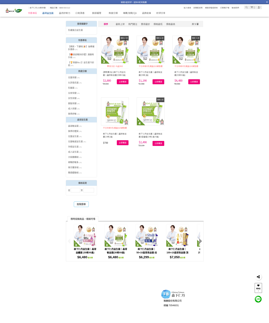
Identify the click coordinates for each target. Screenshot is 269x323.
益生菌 (100, 268)
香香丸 (130, 272)
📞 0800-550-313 (136, 303)
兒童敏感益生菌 (77, 141)
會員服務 (75, 297)
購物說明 (51, 297)
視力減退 (152, 268)
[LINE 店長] (258, 299)
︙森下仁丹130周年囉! (37, 7)
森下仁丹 (94, 272)
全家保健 (74, 93)
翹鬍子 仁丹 (89, 268)
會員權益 (77, 307)
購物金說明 (78, 317)
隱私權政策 (105, 317)
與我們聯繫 (131, 297)
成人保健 (74, 108)
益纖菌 (142, 268)
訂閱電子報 (224, 7)
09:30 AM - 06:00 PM (137, 312)
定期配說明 (197, 7)
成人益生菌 (75, 152)
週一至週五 (132, 307)
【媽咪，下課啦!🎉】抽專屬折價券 (81, 47)
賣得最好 (145, 24)
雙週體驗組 (75, 172)
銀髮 (72, 272)
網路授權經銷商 (211, 7)
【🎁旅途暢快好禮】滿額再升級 (81, 55)
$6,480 (85, 257)
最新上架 (120, 24)
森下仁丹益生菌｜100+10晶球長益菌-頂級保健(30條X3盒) (177, 252)
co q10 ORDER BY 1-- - (112, 272)
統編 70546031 (171, 309)
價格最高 (170, 24)
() (254, 7)
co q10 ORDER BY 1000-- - (158, 272)
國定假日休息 (134, 317)
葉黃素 (200, 268)
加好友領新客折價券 (213, 304)
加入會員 (187, 7)
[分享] (258, 276)
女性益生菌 (120, 268)
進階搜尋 (81, 204)
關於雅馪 (104, 303)
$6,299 (146, 257)
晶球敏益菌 (75, 126)
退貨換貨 (52, 317)
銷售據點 (104, 312)
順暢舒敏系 (75, 162)
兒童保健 (74, 77)
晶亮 (192, 268)
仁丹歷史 (104, 307)
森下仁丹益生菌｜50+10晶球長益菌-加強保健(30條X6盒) (146, 252)
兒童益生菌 (75, 136)
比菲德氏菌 (75, 82)
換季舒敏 (74, 114)
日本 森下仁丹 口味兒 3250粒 (173, 268)
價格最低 (158, 24)
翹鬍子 (109, 268)
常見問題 (77, 312)
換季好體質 (75, 131)
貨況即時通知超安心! (213, 309)
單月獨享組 (75, 167)
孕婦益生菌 (75, 146)
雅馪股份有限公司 (173, 304)
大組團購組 (75, 157)
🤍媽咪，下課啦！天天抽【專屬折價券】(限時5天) (134, 4)
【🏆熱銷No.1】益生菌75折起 (81, 63)
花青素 (138, 272)
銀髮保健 (74, 103)
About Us (103, 297)
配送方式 (52, 312)
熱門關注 (132, 24)
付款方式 (52, 307)
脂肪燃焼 (210, 268)
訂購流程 (52, 303)
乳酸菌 (72, 88)
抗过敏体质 (82, 272)
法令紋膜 (132, 268)
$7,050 (177, 257)
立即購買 (123, 82)
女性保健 (74, 98)
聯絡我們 (235, 7)
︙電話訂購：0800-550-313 (59, 7)
